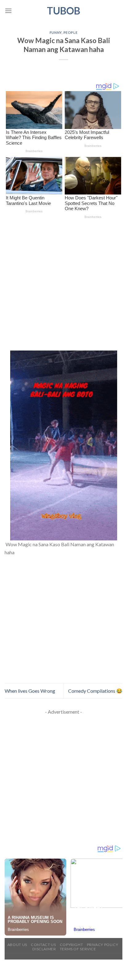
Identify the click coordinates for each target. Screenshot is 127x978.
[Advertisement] (63, 284)
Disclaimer (44, 949)
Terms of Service (78, 949)
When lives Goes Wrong (30, 691)
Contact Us (43, 944)
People (70, 32)
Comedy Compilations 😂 (95, 691)
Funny (56, 32)
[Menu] (8, 10)
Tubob (63, 11)
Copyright (71, 944)
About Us (17, 944)
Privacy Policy (102, 944)
